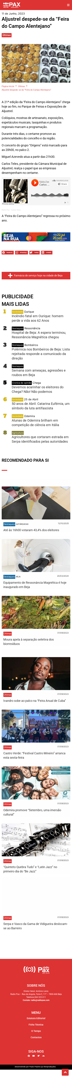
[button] (68, 5)
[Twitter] (39, 1056)
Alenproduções (49, 1067)
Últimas (7, 35)
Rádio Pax (6, 210)
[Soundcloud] (43, 1056)
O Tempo (36, 1031)
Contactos (36, 1037)
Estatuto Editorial (36, 1018)
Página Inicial (8, 86)
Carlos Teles (16, 210)
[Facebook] (29, 1056)
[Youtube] (34, 1056)
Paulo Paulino (35, 1067)
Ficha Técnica (36, 1024)
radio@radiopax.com (40, 1000)
